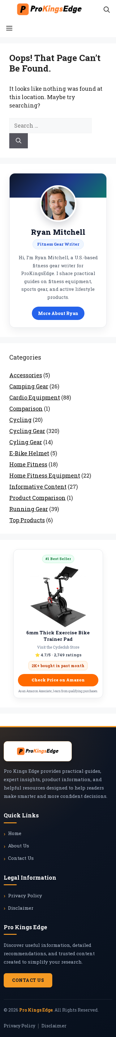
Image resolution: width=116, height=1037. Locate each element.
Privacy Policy (25, 895)
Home (14, 833)
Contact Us (21, 858)
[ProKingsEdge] (49, 9)
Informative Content (38, 486)
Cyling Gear (25, 442)
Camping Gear (28, 386)
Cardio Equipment (34, 397)
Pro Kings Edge (36, 1010)
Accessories (25, 375)
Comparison (26, 408)
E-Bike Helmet (29, 453)
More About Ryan (58, 313)
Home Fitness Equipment (44, 475)
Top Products (27, 520)
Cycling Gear (27, 431)
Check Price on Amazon (58, 680)
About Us (18, 845)
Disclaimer (20, 908)
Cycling (20, 419)
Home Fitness (28, 464)
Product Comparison (37, 497)
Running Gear (28, 509)
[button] (106, 9)
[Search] (18, 140)
